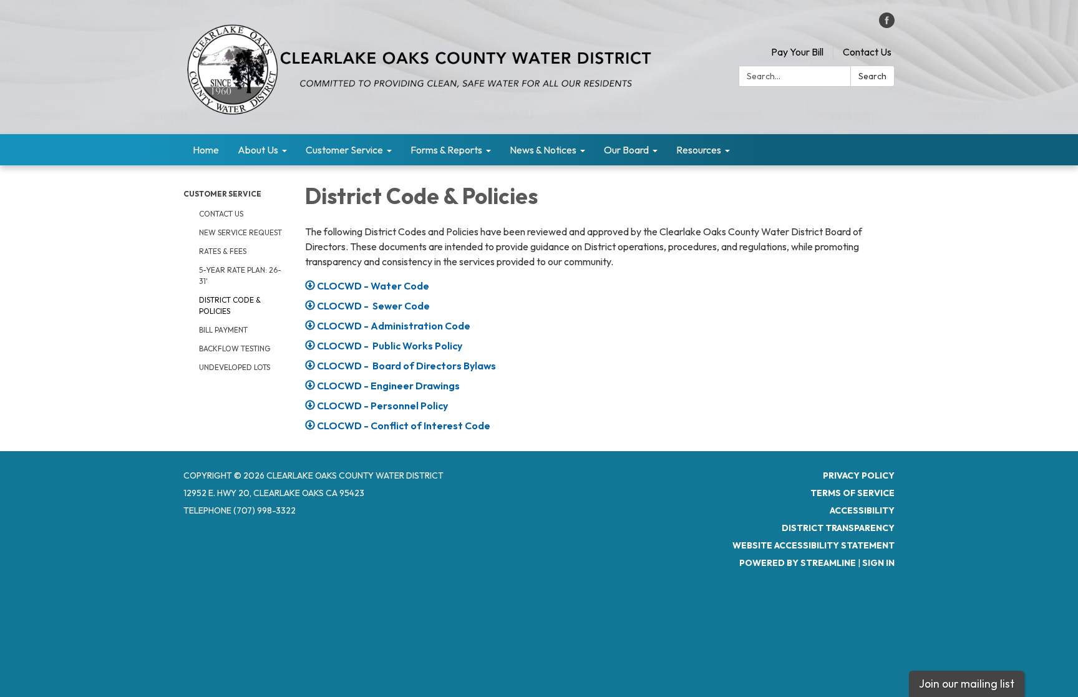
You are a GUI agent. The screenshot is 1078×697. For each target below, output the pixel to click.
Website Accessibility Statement (813, 545)
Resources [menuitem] (698, 150)
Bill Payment (223, 329)
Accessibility (862, 510)
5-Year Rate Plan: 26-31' (240, 275)
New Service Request (240, 232)
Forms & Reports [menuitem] (446, 150)
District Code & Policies (230, 305)
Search (872, 76)
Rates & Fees (222, 251)
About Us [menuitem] (258, 150)
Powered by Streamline (797, 562)
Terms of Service (852, 493)
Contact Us (867, 52)
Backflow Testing (234, 348)
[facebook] (887, 24)
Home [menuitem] (206, 150)
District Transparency (838, 528)
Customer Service (222, 193)
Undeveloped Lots (234, 367)
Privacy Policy (859, 475)
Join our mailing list (966, 683)
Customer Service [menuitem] (344, 150)
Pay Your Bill (797, 52)
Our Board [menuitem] (626, 150)
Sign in (878, 562)
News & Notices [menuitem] (543, 150)
